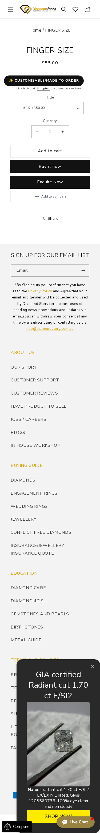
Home (35, 30)
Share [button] (53, 218)
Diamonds (23, 480)
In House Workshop (35, 445)
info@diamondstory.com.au (49, 328)
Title (50, 97)
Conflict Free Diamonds (41, 532)
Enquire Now (50, 182)
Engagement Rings (34, 493)
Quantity (50, 121)
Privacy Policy (40, 291)
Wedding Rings (29, 506)
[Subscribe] (83, 270)
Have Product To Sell (38, 406)
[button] (11, 9)
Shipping (43, 88)
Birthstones (27, 627)
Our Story (24, 367)
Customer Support (35, 380)
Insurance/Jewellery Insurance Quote (37, 549)
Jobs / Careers (28, 419)
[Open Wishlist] (75, 9)
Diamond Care (28, 588)
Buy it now (50, 166)
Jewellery (23, 519)
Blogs (18, 433)
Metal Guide (26, 640)
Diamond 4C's (27, 601)
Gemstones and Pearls (40, 614)
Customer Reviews (34, 393)
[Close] (92, 666)
